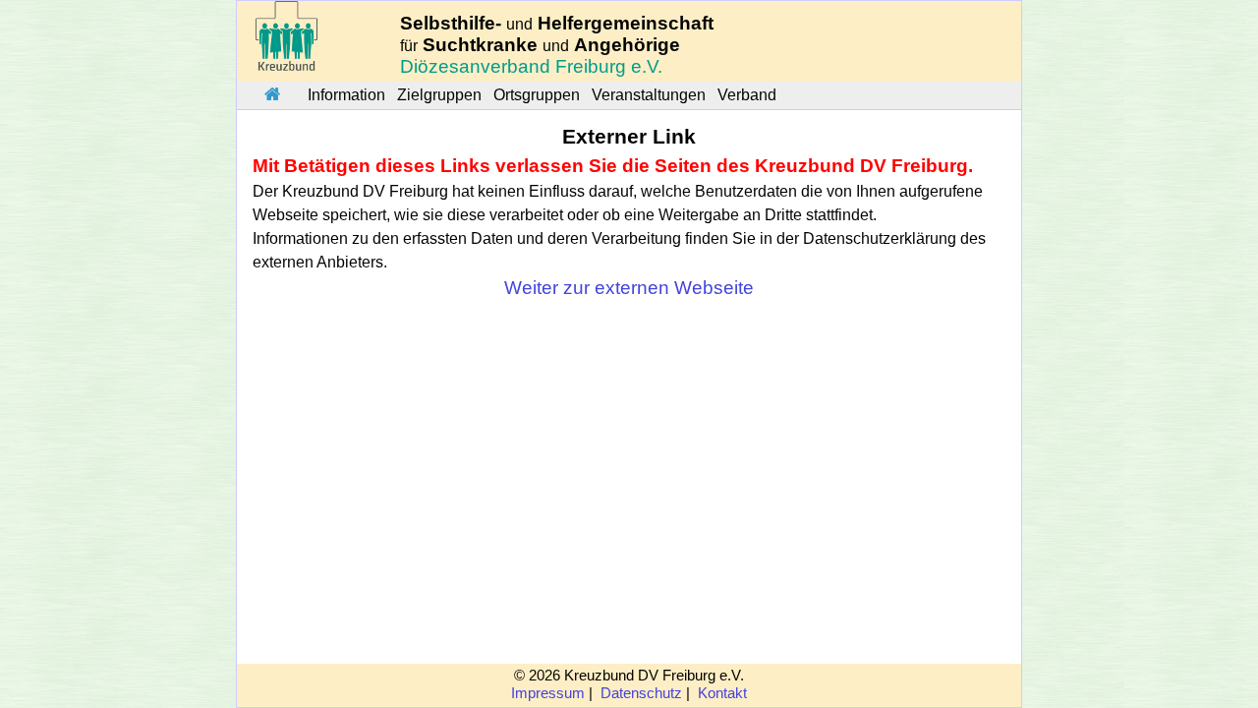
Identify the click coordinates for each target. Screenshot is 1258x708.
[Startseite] (272, 95)
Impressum (548, 693)
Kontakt (722, 693)
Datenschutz (641, 693)
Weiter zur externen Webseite (629, 287)
